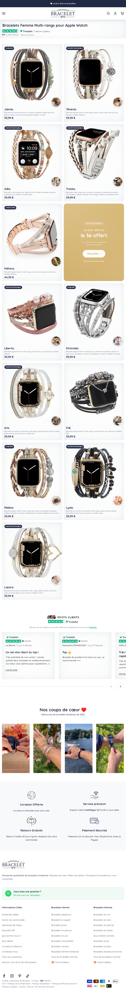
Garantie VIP (8, 930)
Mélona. (9, 268)
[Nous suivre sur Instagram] (12, 976)
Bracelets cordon (60, 946)
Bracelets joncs (59, 925)
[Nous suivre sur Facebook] (4, 976)
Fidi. (68, 428)
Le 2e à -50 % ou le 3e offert (64, 3)
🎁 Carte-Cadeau (60, 962)
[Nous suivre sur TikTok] (28, 976)
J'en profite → (94, 253)
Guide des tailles (10, 914)
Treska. (71, 189)
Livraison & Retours (12, 946)
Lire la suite (11, 669)
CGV (4, 983)
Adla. (7, 189)
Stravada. (72, 348)
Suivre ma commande (13, 920)
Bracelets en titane (103, 930)
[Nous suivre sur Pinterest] (20, 976)
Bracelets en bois (102, 920)
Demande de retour (12, 925)
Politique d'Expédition (41, 983)
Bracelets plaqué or (61, 914)
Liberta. (9, 348)
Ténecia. (71, 109)
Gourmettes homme (104, 935)
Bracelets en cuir (59, 935)
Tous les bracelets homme (107, 956)
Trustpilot (93, 627)
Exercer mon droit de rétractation (19, 962)
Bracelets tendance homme (108, 951)
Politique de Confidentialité (18, 983)
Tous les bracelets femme (64, 956)
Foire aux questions (12, 956)
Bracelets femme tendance (65, 951)
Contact (22, 987)
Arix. (7, 428)
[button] (56, 102)
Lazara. (9, 587)
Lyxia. (69, 507)
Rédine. (9, 507)
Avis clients (7, 941)
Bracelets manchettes (62, 941)
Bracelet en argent (60, 920)
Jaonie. (9, 109)
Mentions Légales (9, 987)
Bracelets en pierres (61, 930)
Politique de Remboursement (64, 983)
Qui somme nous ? (11, 935)
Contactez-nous (10, 951)
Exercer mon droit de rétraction (40, 987)
